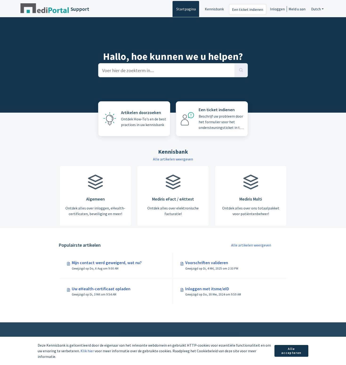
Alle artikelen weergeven (173, 159)
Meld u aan (297, 9)
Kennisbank (214, 9)
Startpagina (186, 9)
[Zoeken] (241, 70)
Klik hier (87, 351)
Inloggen (277, 9)
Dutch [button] (316, 9)
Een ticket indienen (247, 9)
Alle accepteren (291, 351)
